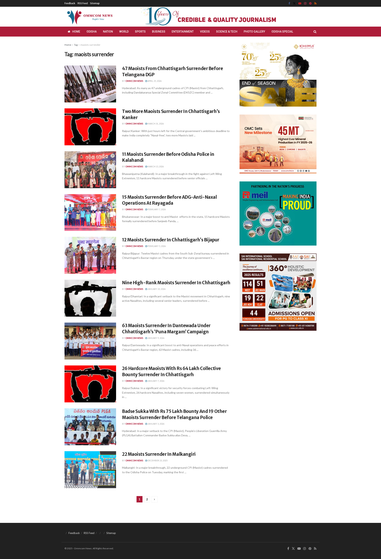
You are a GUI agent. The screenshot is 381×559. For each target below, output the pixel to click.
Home (76, 31)
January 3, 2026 (155, 423)
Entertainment (183, 31)
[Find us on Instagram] (305, 3)
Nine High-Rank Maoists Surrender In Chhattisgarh (176, 282)
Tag (76, 44)
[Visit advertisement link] (218, 16)
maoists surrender (90, 44)
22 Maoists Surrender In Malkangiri (159, 454)
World (124, 31)
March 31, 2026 (155, 123)
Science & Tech (226, 31)
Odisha (92, 31)
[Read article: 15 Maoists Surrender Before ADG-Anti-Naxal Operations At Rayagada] (90, 212)
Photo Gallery (254, 31)
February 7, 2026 (156, 209)
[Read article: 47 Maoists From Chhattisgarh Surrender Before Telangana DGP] (90, 84)
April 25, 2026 (154, 81)
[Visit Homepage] (89, 17)
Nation (108, 31)
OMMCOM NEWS (134, 81)
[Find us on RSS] (315, 3)
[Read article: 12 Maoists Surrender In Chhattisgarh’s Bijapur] (90, 255)
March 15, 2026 (155, 166)
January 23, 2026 (156, 289)
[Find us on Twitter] (294, 3)
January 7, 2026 (155, 381)
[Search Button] (315, 32)
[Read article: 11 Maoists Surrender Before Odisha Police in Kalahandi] (90, 169)
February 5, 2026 (156, 246)
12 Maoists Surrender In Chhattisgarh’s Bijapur (170, 240)
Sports (140, 31)
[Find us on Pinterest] (310, 3)
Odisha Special (282, 31)
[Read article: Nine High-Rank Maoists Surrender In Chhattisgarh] (90, 298)
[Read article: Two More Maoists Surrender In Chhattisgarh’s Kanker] (90, 126)
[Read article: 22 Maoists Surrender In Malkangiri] (90, 469)
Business (158, 31)
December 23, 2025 (157, 460)
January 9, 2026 (155, 338)
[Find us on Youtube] (299, 3)
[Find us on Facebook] (289, 3)
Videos (205, 31)
